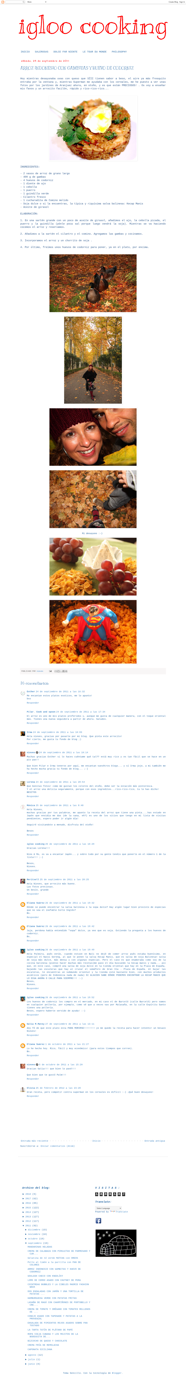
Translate (122, 1212)
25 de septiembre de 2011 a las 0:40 (59, 805)
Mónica (31, 805)
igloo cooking (93, 25)
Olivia (31, 1088)
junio (32, 1364)
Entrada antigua (155, 1141)
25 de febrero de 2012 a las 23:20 (58, 1088)
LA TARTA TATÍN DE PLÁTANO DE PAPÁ (50, 1330)
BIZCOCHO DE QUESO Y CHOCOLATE (47, 1341)
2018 (28, 1194)
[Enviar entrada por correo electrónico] (50, 671)
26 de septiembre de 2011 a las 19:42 (69, 926)
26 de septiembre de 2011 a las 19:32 (69, 903)
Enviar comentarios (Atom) (58, 1146)
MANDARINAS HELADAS (40, 1247)
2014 (28, 1212)
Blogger (117, 1373)
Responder (33, 703)
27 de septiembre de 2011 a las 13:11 (69, 1024)
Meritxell (33, 879)
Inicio (96, 1141)
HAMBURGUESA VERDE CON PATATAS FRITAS (52, 1298)
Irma (29, 732)
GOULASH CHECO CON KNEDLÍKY (45, 1276)
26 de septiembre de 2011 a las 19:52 (69, 997)
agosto (33, 1355)
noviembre (35, 1234)
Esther (31, 691)
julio (32, 1359)
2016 (28, 1203)
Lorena (31, 782)
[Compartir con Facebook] (63, 671)
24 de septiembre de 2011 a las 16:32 (60, 691)
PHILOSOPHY (119, 51)
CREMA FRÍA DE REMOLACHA (43, 1345)
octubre (33, 1239)
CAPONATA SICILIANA (40, 1349)
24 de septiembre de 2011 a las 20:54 (60, 782)
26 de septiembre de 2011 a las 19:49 (69, 950)
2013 (28, 1217)
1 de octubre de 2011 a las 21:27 (67, 1044)
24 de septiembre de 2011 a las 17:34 (80, 712)
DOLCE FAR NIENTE (65, 51)
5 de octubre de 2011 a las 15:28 (61, 1065)
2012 (28, 1221)
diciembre (35, 1230)
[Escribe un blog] (58, 671)
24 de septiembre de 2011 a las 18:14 (63, 752)
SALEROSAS (41, 51)
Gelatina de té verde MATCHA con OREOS (53, 1258)
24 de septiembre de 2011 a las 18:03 (57, 732)
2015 (28, 1208)
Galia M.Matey (36, 1024)
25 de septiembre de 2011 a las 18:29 (69, 844)
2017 (28, 1198)
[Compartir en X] (61, 671)
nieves (31, 752)
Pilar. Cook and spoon (41, 712)
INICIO (25, 51)
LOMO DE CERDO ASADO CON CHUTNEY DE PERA (54, 1280)
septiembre (35, 1243)
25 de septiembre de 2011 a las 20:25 (64, 879)
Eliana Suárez (36, 903)
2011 (28, 1226)
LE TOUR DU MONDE (95, 51)
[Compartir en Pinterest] (66, 671)
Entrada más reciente (34, 1141)
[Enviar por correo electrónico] (55, 671)
